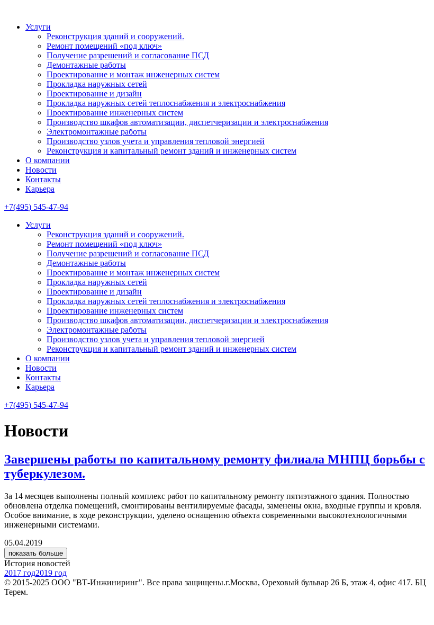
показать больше (35, 553)
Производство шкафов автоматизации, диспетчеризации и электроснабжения (187, 122)
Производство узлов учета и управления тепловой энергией (156, 141)
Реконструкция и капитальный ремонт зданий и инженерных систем (171, 150)
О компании (47, 160)
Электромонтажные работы (97, 131)
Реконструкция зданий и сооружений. (115, 36)
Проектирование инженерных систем (115, 112)
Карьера (40, 188)
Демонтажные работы (86, 64)
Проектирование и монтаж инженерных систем (133, 74)
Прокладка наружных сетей (97, 83)
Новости (41, 169)
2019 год (51, 572)
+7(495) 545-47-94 (36, 206)
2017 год (19, 572)
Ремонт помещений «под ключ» (104, 45)
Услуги (38, 26)
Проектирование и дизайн (94, 93)
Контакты (43, 179)
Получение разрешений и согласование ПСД (128, 55)
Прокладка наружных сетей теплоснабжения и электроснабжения (166, 103)
